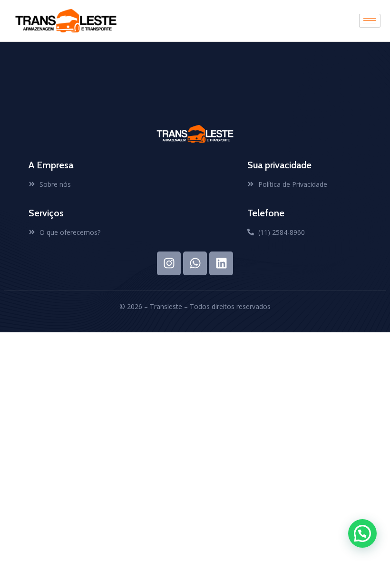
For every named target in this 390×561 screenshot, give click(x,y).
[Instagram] (169, 263)
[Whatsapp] (195, 263)
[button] (362, 533)
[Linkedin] (221, 263)
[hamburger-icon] (369, 21)
